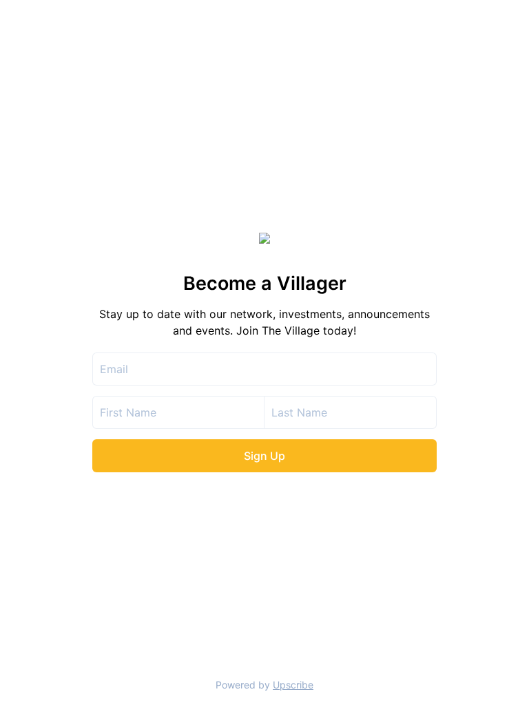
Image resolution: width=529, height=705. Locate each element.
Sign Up (264, 456)
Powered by (264, 685)
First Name (128, 412)
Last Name (299, 412)
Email (114, 369)
